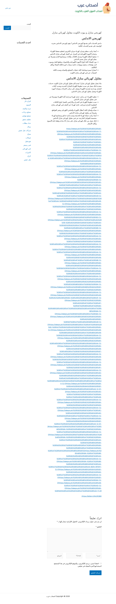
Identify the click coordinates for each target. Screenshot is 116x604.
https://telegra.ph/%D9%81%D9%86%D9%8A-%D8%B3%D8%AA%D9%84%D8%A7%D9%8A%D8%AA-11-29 (79, 131)
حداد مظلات (27, 123)
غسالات (28, 138)
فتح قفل (28, 141)
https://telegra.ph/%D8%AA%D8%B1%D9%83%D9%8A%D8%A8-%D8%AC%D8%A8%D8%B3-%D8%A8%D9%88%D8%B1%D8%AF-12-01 (75, 297)
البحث (29, 24)
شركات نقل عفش (24, 130)
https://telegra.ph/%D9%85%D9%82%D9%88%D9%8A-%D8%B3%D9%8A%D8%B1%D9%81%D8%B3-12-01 (75, 217)
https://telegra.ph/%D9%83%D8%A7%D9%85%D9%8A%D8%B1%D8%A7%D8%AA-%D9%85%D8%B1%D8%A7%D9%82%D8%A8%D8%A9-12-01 (75, 201)
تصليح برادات (26, 112)
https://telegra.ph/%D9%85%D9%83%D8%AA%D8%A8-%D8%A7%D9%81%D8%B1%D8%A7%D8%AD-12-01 (80, 485)
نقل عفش (27, 160)
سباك (29, 127)
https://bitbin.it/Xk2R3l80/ (92, 496)
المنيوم (28, 105)
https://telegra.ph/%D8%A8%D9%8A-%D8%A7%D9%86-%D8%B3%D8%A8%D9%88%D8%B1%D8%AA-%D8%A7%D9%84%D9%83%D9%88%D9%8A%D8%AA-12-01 (79, 456)
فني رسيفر (27, 145)
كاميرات (28, 152)
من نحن (8, 8)
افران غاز (27, 101)
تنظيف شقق (26, 119)
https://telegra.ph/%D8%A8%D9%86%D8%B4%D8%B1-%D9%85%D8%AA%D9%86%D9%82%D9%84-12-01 (79, 480)
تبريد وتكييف (26, 108)
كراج (29, 156)
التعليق (99, 527)
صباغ (29, 134)
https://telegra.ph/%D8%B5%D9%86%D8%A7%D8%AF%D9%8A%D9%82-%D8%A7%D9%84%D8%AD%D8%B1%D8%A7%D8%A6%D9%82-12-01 (75, 327)
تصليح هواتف (26, 116)
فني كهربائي (27, 149)
